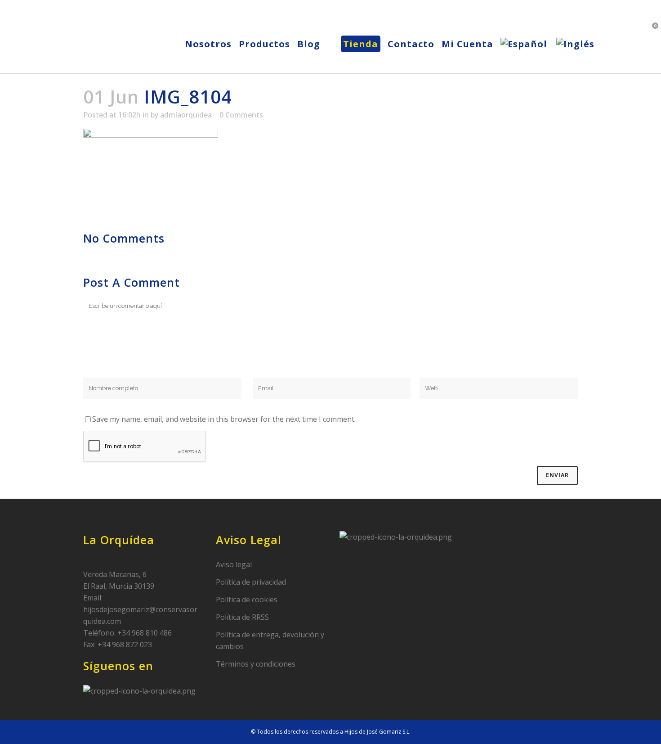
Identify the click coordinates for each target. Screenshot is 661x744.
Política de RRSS (242, 617)
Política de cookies (246, 599)
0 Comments (241, 115)
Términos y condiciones (255, 664)
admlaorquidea (186, 115)
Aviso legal (234, 564)
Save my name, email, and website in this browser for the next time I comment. (224, 419)
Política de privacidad (251, 582)
